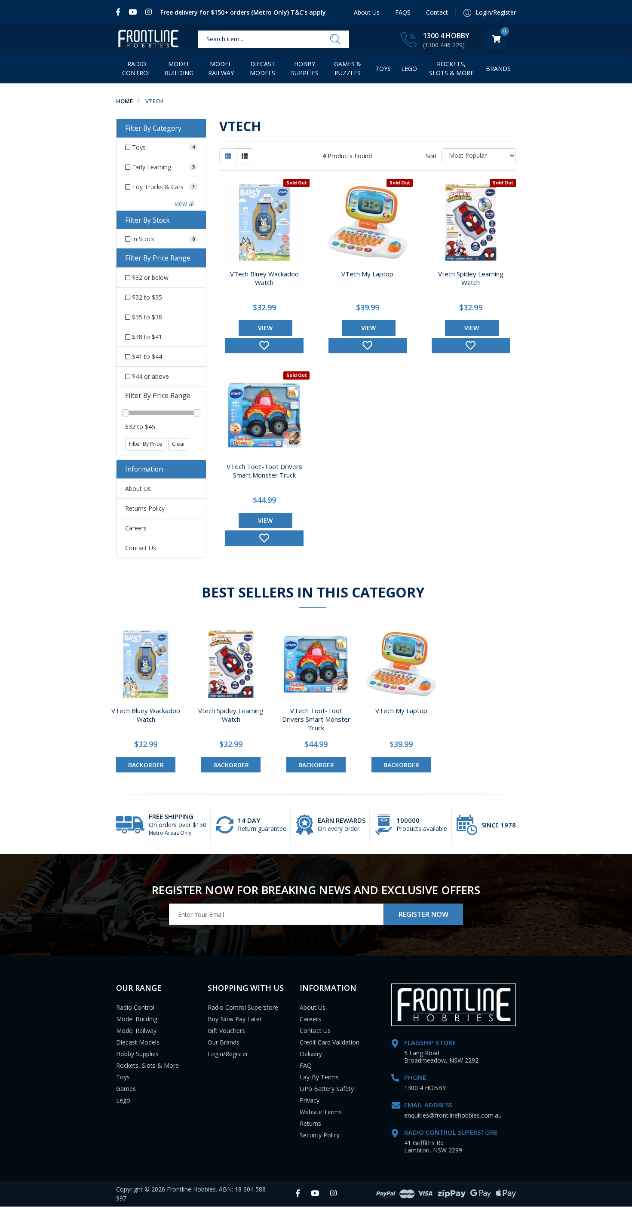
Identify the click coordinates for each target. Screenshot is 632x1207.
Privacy (309, 1100)
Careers (136, 528)
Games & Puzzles (347, 68)
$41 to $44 (146, 356)
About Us (367, 12)
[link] (120, 12)
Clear (178, 443)
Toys (383, 68)
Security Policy (320, 1135)
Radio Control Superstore (243, 1007)
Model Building (178, 68)
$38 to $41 (146, 337)
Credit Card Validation (329, 1042)
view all (185, 203)
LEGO (409, 68)
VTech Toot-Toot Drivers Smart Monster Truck (264, 470)
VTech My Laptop (367, 274)
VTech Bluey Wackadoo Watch (264, 278)
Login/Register (228, 1054)
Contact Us (140, 548)
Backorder (146, 765)
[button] (264, 345)
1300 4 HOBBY (446, 35)
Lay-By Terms (319, 1077)
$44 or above (149, 376)
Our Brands (223, 1042)
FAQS (403, 12)
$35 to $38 (146, 317)
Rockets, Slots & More (451, 68)
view (265, 328)
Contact (437, 12)
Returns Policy (145, 508)
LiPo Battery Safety (327, 1088)
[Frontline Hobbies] (148, 39)
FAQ (306, 1065)
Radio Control (136, 68)
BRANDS (498, 68)
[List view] (244, 155)
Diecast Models (262, 68)
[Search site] (335, 39)
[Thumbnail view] (227, 155)
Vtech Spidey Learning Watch (470, 278)
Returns (310, 1123)
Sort (431, 156)
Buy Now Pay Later (235, 1019)
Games (126, 1088)
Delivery (311, 1054)
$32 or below (149, 277)
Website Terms (321, 1112)
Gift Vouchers (226, 1030)
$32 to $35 (146, 297)
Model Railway (221, 68)
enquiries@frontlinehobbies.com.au (453, 1115)
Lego (123, 1100)
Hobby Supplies (305, 68)
